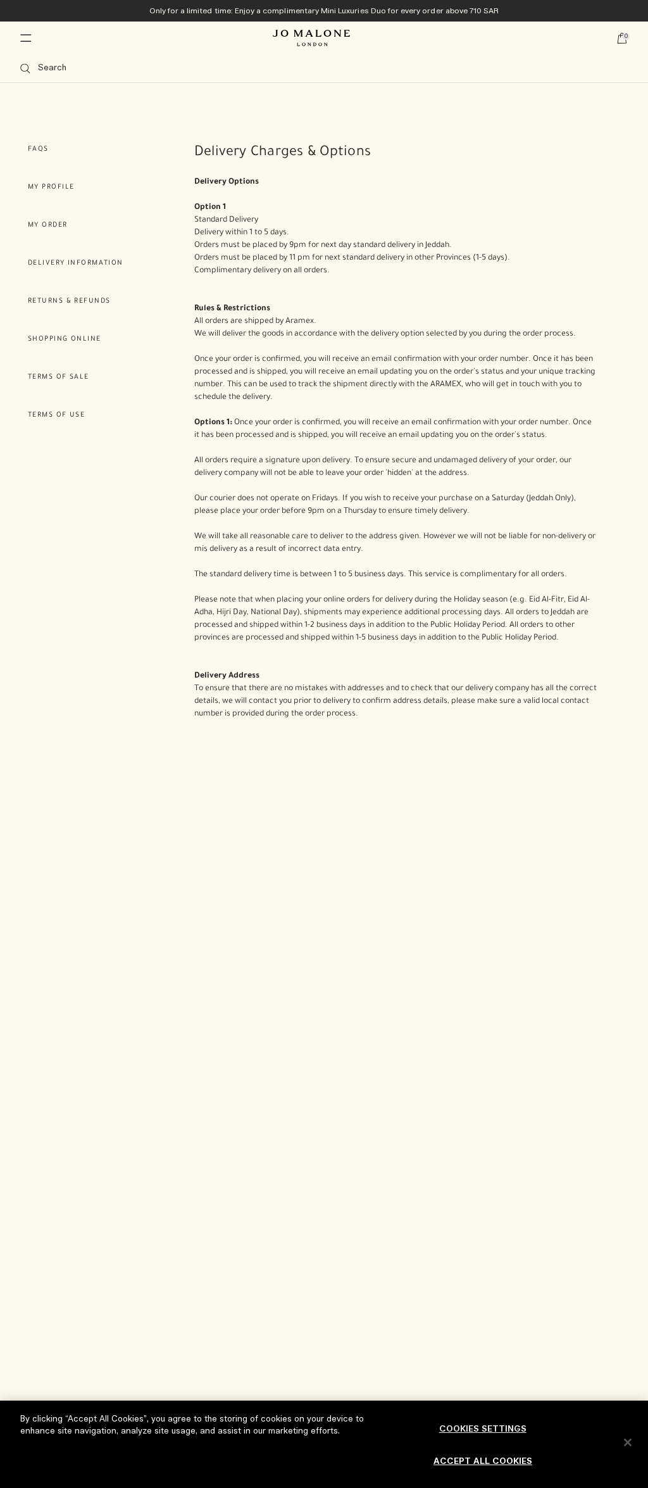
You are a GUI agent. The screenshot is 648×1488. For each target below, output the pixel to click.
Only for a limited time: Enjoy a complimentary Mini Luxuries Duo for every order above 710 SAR (324, 11)
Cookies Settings (482, 1429)
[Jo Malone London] (311, 38)
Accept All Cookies (482, 1461)
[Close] (628, 1442)
